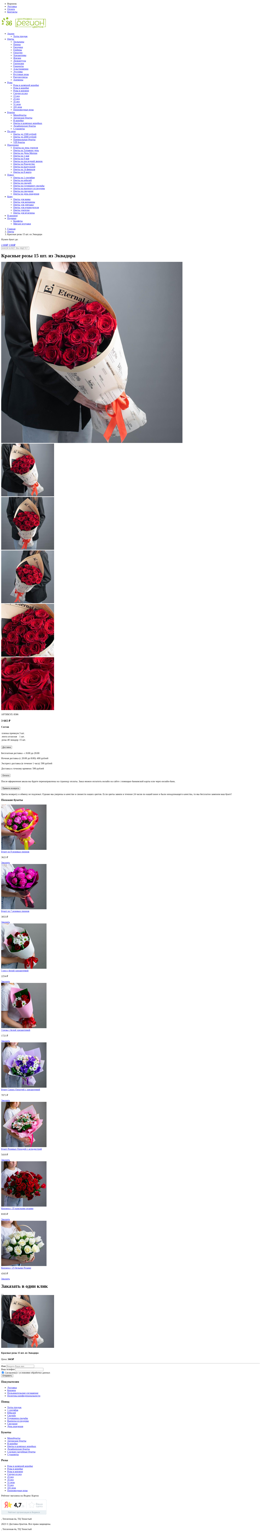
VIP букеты (19, 142)
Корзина (11, 1390)
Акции (10, 33)
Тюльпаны (18, 41)
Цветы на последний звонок (28, 161)
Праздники (13, 145)
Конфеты (18, 221)
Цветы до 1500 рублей (24, 134)
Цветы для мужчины (24, 213)
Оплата (11, 9)
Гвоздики (18, 47)
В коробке (18, 120)
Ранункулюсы (20, 77)
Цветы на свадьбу (22, 183)
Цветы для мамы (22, 199)
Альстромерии (20, 69)
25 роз (16, 98)
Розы (9, 82)
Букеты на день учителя (25, 147)
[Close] (2, 1294)
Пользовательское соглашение (22, 1393)
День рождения (15, 1426)
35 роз (16, 101)
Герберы (17, 50)
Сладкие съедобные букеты (21, 1451)
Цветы (10, 39)
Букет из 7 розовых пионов (15, 911)
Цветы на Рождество (24, 164)
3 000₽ (12, 245)
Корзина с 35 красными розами (17, 1208)
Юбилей (11, 1413)
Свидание (12, 1423)
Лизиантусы (19, 60)
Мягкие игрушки (22, 223)
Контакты (12, 12)
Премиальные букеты (24, 139)
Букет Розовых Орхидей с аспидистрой (21, 1149)
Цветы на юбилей (22, 180)
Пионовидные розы (23, 109)
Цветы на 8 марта (22, 172)
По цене (11, 131)
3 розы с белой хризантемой (15, 1030)
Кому (10, 196)
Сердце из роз (20, 93)
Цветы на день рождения (26, 194)
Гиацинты (18, 66)
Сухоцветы (19, 128)
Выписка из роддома (18, 1421)
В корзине (12, 215)
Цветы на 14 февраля (24, 169)
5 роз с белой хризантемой (15, 970)
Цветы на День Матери (25, 153)
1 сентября (12, 1410)
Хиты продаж (20, 36)
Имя (3, 1366)
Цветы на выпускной (24, 166)
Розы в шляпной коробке (26, 85)
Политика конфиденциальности (23, 1395)
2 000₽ (4, 245)
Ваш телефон (8, 1369)
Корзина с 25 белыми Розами (16, 1268)
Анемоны (18, 79)
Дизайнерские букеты (24, 126)
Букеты (11, 112)
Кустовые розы (21, 74)
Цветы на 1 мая (21, 156)
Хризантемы (19, 55)
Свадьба (11, 1415)
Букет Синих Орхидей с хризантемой (20, 1089)
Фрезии (17, 58)
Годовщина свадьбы (17, 1418)
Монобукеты (19, 115)
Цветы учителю (21, 210)
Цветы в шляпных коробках (27, 123)
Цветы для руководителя (26, 207)
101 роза (17, 107)
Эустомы (18, 71)
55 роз (10, 1485)
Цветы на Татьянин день (26, 150)
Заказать (5, 862)
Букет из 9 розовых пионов (15, 851)
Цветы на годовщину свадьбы (28, 185)
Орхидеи (18, 52)
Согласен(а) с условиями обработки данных (27, 1372)
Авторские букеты (22, 118)
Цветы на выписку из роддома (29, 188)
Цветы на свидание (23, 191)
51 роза (17, 104)
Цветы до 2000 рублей (24, 137)
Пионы (17, 44)
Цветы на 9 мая (21, 158)
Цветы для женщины (24, 202)
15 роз (16, 96)
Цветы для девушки (23, 204)
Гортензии (18, 63)
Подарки (11, 218)
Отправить (7, 1376)
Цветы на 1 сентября (24, 177)
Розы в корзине (21, 90)
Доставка (12, 6)
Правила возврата (10, 788)
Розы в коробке (21, 88)
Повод (10, 175)
